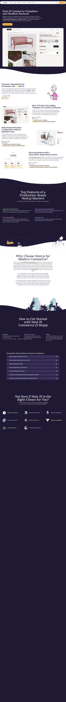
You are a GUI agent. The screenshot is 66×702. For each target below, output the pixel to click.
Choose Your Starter (7, 24)
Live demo (5, 142)
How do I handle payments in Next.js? (17, 371)
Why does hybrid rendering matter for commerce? (19, 360)
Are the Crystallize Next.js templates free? (18, 367)
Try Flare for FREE (6, 95)
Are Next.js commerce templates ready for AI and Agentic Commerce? (24, 374)
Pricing (15, 2)
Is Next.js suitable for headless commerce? (18, 356)
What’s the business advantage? (16, 363)
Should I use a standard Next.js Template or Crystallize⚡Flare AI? (23, 378)
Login (56, 2)
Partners (33, 2)
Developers (19, 2)
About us (29, 2)
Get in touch (25, 2)
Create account (62, 2)
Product (11, 2)
